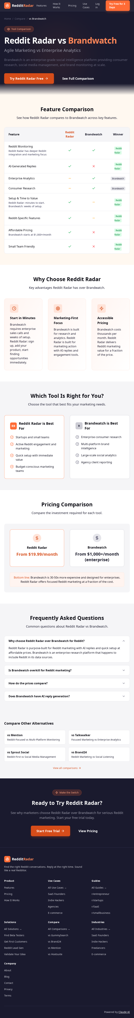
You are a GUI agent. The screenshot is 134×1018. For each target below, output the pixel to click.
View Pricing (88, 831)
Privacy (8, 989)
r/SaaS (95, 906)
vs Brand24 (54, 941)
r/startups (97, 900)
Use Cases (86, 5)
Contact (8, 983)
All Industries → (101, 929)
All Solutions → (13, 929)
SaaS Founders (56, 894)
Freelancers (98, 948)
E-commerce (55, 912)
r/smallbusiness (101, 912)
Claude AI (124, 1012)
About (7, 970)
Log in (97, 5)
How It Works (56, 5)
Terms (7, 995)
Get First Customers (15, 941)
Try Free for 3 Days (117, 5)
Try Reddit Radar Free (26, 78)
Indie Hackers (56, 900)
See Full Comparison (78, 78)
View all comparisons (65, 768)
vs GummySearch (58, 935)
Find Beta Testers (14, 935)
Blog (6, 976)
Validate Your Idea (14, 954)
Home (7, 18)
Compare (20, 18)
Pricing (72, 5)
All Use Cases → (57, 887)
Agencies (53, 906)
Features (41, 5)
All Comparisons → (59, 929)
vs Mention (54, 948)
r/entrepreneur (100, 894)
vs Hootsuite (55, 954)
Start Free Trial (48, 831)
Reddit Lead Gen (14, 948)
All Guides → (99, 887)
